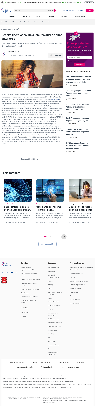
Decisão (50, 298)
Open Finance (25, 293)
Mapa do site (81, 362)
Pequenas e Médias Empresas (29, 296)
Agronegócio (24, 312)
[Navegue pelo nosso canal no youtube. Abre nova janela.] (12, 273)
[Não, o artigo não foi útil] (42, 159)
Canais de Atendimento (76, 273)
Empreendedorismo (53, 302)
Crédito (50, 288)
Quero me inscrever (79, 64)
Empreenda (11, 16)
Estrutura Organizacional (77, 284)
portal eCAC (55, 99)
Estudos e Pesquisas (54, 305)
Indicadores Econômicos (55, 322)
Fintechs (23, 316)
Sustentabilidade (80, 16)
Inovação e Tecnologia (54, 326)
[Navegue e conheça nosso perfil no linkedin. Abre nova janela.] (16, 273)
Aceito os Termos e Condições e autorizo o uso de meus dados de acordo (79, 60)
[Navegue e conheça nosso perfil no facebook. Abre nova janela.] (2, 273)
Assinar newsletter (68, 10)
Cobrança (50, 284)
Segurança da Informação (24, 367)
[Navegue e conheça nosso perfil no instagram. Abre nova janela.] (7, 273)
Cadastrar (80, 10)
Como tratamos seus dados (70, 367)
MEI (49, 337)
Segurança (25, 16)
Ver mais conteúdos (47, 244)
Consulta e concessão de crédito (30, 279)
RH (49, 348)
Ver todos (89, 2)
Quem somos (74, 296)
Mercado (38, 16)
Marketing (51, 334)
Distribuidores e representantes (79, 281)
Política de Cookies (47, 367)
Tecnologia (64, 16)
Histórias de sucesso (54, 319)
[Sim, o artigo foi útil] (37, 159)
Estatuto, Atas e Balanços (41, 362)
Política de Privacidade (17, 362)
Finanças (50, 309)
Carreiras (50, 281)
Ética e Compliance (75, 288)
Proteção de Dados (53, 345)
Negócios (51, 16)
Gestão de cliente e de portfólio (30, 289)
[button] (64, 236)
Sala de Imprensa (75, 299)
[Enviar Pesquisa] (54, 10)
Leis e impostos (52, 330)
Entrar (89, 10)
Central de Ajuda (63, 362)
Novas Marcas (74, 292)
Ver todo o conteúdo (53, 267)
